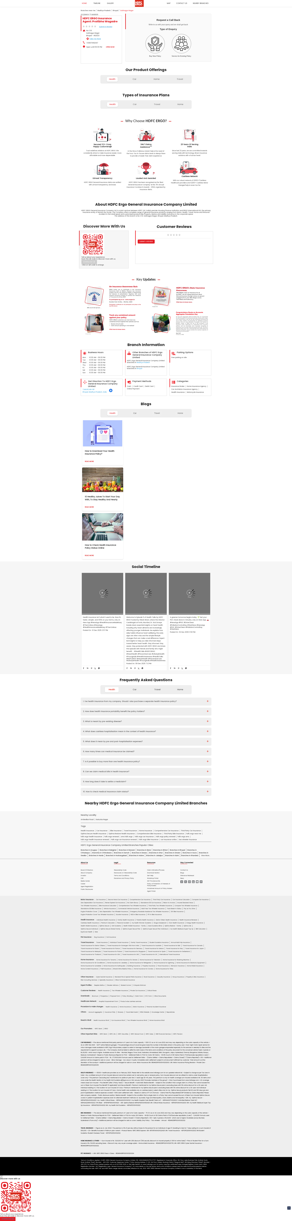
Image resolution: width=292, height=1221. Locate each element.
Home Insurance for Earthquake (114, 966)
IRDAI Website (144, 1012)
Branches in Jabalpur (154, 855)
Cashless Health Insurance (90, 923)
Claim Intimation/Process (155, 870)
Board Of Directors (87, 870)
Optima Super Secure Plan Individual (155, 929)
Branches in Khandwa (189, 855)
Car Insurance (101, 900)
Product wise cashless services (130, 1001)
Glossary (120, 1012)
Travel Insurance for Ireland (154, 949)
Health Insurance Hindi (101, 1020)
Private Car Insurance (137, 991)
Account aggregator (95, 1012)
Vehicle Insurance (110, 909)
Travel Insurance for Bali (172, 946)
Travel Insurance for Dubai (90, 949)
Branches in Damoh (121, 853)
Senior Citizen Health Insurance (166, 920)
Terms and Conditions (121, 876)
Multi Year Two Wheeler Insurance (152, 909)
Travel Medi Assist (132, 1012)
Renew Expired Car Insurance (115, 903)
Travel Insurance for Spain (157, 951)
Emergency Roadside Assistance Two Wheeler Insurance (149, 912)
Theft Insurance (105, 969)
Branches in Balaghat (108, 850)
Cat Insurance (111, 937)
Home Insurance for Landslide (91, 966)
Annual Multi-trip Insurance (180, 942)
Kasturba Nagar (102, 819)
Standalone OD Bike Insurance (91, 909)
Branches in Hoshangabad (116, 855)
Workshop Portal (152, 878)
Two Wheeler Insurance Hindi (137, 1020)
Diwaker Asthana (113, 985)
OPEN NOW (110, 47)
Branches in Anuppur (89, 850)
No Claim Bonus (132, 903)
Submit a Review (105, 26)
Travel (157, 413)
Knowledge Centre (158, 1012)
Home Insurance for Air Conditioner (93, 963)
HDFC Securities (123, 1034)
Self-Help (150, 876)
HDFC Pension (177, 1034)
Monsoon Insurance (178, 966)
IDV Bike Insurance (177, 912)
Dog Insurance (99, 937)
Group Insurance (178, 977)
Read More (89, 461)
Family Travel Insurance (139, 942)
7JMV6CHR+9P (88, 389)
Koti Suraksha (116, 926)
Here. (96, 932)
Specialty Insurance (106, 980)
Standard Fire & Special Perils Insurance (128, 977)
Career (83, 884)
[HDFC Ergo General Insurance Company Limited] (139, 3)
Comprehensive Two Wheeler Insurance (132, 906)
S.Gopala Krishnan (139, 985)
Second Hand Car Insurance (117, 900)
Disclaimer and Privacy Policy (124, 878)
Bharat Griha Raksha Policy (122, 969)
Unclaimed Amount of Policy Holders (159, 888)
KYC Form (148, 996)
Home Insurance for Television (150, 960)
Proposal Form (115, 996)
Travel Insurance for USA (111, 954)
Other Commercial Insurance (125, 980)
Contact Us (184, 870)
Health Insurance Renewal (188, 920)
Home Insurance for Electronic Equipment (190, 963)
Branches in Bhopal (177, 850)
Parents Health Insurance (145, 920)
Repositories (171, 1012)
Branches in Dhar (156, 853)
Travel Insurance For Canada (192, 946)
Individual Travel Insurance (119, 942)
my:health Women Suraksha (141, 923)
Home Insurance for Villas (164, 969)
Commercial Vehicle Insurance (128, 909)
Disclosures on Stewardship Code (125, 873)
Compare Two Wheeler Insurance (186, 906)
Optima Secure (104, 926)
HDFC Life (112, 1034)
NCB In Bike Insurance (138, 915)
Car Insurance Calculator (181, 900)
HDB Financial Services (163, 1034)
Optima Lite (187, 926)
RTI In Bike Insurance (155, 915)
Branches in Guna (190, 853)
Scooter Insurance (122, 915)
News (182, 878)
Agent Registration (87, 886)
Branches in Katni (172, 855)
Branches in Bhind (160, 850)
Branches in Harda (96, 855)
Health (112, 413)
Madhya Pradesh (104, 11)
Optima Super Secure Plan (131, 929)
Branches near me (88, 11)
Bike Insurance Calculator (107, 906)
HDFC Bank (98, 1029)
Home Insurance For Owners (127, 960)
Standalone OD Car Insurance (151, 903)
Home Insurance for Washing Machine (176, 960)
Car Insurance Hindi (118, 1020)
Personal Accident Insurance (156, 1007)
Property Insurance (148, 966)
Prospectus (104, 996)
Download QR (89, 262)
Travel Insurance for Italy (174, 949)
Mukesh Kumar (126, 985)
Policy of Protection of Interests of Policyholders (158, 885)
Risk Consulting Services (89, 980)
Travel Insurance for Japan (194, 949)
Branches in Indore (136, 855)
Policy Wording (127, 996)
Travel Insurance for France (110, 949)
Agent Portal (151, 891)
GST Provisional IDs (153, 881)
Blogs (182, 873)
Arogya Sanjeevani (160, 923)
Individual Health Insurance (106, 920)
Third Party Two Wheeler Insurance (160, 906)
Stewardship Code (120, 870)
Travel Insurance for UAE (130, 954)
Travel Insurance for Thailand (91, 954)
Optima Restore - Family (173, 926)
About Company (86, 873)
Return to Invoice (169, 903)
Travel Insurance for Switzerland (179, 951)
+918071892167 (92, 43)
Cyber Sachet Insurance (104, 977)
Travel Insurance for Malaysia (91, 951)
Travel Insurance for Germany (132, 949)
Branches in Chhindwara (102, 853)
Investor (83, 876)
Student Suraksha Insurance (159, 942)
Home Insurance (125, 1007)
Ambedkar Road (87, 819)
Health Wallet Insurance (89, 926)
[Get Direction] (111, 391)
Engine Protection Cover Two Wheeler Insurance (97, 915)
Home (180, 413)
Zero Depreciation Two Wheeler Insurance (113, 912)
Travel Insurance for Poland (112, 951)
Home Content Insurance (89, 969)
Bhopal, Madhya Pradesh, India (95, 392)
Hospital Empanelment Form (108, 1001)
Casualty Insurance (163, 977)
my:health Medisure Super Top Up (181, 929)
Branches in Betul (144, 850)
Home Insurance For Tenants (106, 960)
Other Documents (160, 996)
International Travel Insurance (169, 954)
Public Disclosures (87, 889)
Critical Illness (151, 991)
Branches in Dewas (139, 853)
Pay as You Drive (189, 909)
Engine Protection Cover (89, 912)
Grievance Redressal (187, 876)
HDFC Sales (149, 1034)
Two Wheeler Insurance (89, 906)
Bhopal (115, 11)
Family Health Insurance (126, 920)
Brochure (95, 996)
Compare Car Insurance (200, 900)
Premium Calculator (108, 923)
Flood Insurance (163, 966)
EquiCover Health (86, 932)
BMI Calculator (201, 929)
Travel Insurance (102, 942)
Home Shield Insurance (195, 966)
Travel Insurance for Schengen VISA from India (123, 946)
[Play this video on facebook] (102, 594)
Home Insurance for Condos (143, 969)
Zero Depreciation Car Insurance (92, 903)
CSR (82, 878)
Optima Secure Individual (89, 929)
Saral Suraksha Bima (155, 926)
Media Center (85, 881)
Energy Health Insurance (194, 923)
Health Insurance (104, 991)
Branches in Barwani (127, 850)
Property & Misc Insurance (195, 977)
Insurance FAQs (110, 1012)
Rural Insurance (149, 977)
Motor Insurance (138, 1007)
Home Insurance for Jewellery (117, 963)
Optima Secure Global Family (110, 929)
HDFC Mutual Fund (137, 1034)
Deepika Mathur (99, 985)
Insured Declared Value (185, 903)
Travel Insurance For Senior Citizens (93, 946)
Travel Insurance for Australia (151, 946)
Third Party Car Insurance (161, 900)
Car (135, 413)
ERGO (106, 1029)
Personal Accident (123, 923)
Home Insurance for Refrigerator (140, 963)
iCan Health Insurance (176, 923)
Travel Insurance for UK (149, 954)
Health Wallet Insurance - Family (134, 926)
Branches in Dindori (172, 853)
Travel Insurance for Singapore (134, 951)
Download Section (153, 873)
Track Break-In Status (174, 909)
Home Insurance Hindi (156, 1020)
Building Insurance (133, 966)
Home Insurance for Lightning (164, 963)
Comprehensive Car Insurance (140, 900)
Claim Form (139, 996)
